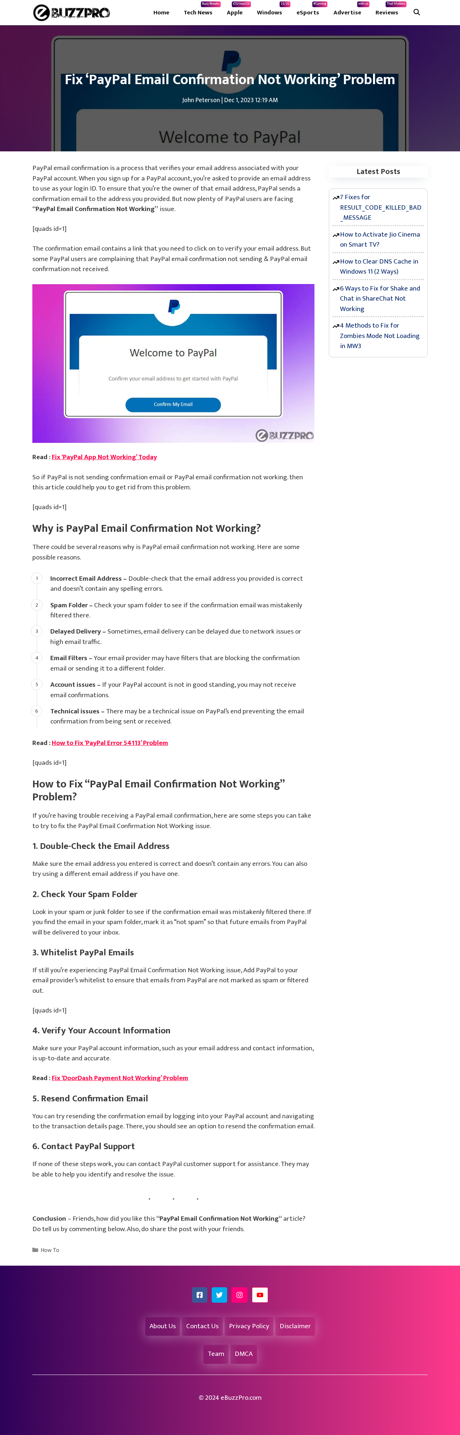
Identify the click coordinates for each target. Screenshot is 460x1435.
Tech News (202, 10)
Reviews (390, 10)
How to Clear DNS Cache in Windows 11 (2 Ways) (379, 267)
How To (50, 1250)
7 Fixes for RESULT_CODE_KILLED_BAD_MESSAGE (381, 207)
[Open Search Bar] (416, 12)
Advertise (351, 10)
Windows (273, 10)
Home (161, 13)
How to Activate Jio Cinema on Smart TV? (380, 240)
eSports (311, 10)
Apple (238, 10)
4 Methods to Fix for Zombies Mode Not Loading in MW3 (380, 336)
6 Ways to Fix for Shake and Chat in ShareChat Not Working (380, 299)
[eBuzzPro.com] (73, 12)
